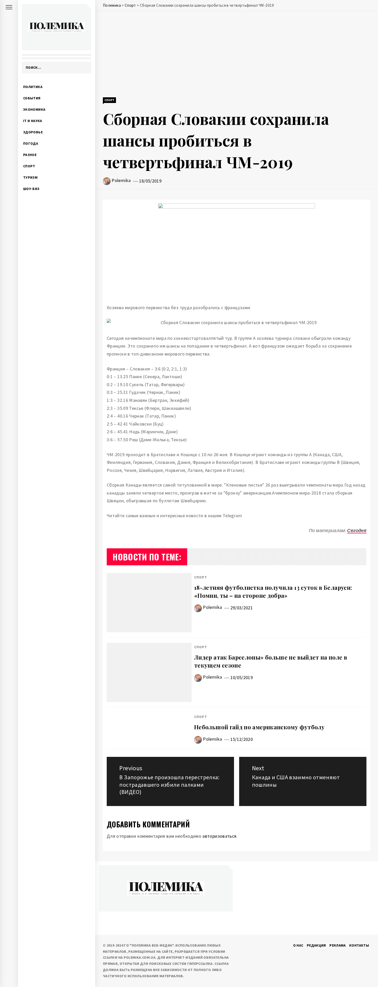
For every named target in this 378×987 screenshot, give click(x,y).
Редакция (316, 945)
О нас (298, 945)
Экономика (34, 109)
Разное (30, 154)
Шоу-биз (31, 188)
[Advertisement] (236, 55)
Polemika (121, 180)
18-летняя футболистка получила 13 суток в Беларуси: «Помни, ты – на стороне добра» (273, 591)
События (32, 98)
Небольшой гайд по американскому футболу (259, 727)
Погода (30, 143)
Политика (32, 86)
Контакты (359, 945)
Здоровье (33, 132)
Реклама (337, 945)
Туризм (30, 177)
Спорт (29, 166)
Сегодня (356, 530)
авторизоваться (219, 836)
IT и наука (32, 120)
